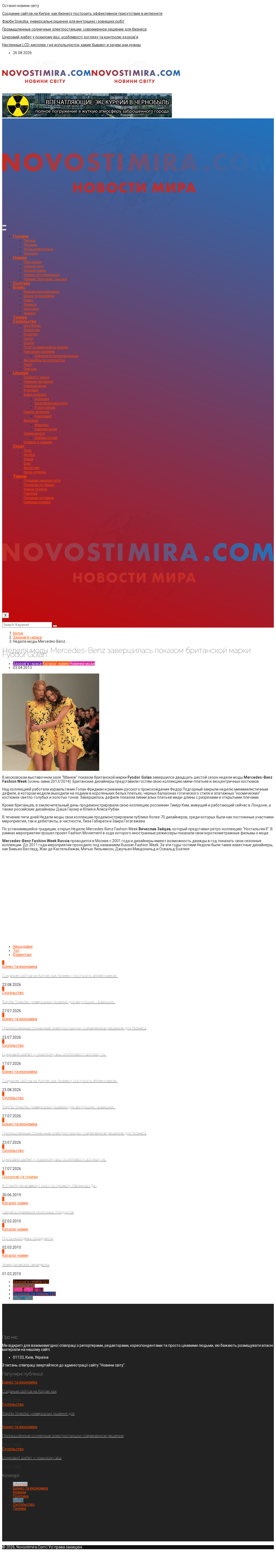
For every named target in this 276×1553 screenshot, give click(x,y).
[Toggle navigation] (4, 225)
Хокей (28, 459)
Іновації (30, 313)
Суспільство (24, 321)
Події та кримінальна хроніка (46, 347)
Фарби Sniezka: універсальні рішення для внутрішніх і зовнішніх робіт (63, 21)
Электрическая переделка (25, 1264)
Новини (20, 257)
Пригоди (30, 369)
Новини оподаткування (42, 275)
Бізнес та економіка (39, 296)
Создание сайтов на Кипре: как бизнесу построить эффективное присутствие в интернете (82, 13)
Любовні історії (45, 438)
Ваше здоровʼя (35, 394)
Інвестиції (31, 309)
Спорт (19, 446)
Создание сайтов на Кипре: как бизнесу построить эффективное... (60, 976)
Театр (28, 364)
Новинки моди (35, 386)
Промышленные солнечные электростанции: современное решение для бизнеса (74, 29)
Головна (21, 236)
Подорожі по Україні (39, 485)
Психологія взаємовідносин (56, 356)
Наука (28, 339)
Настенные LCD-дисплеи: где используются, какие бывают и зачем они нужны (71, 45)
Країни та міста (35, 489)
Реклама (30, 245)
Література (32, 330)
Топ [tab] (16, 950)
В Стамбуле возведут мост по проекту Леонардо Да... (49, 1186)
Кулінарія (31, 390)
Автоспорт (32, 468)
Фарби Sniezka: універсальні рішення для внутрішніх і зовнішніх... (58, 1002)
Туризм (20, 476)
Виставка (31, 420)
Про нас (30, 240)
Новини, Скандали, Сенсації (45, 279)
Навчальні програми (39, 352)
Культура (30, 334)
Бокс (27, 463)
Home (18, 633)
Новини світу (34, 266)
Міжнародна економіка (42, 292)
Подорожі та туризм (39, 498)
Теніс (28, 450)
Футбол (29, 455)
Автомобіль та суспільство (44, 360)
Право (28, 300)
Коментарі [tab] (22, 954)
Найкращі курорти (37, 502)
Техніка (20, 317)
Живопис (41, 425)
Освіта (29, 343)
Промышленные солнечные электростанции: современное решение (63, 1436)
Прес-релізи (33, 262)
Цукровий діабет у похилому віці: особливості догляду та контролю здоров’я (70, 37)
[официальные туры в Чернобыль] (87, 116)
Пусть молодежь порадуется (27, 1238)
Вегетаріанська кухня (51, 403)
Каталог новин (35, 270)
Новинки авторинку (38, 382)
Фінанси (30, 304)
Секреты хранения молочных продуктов (38, 1212)
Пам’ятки (30, 493)
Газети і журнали (36, 412)
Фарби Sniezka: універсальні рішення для (38, 1413)
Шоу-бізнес (32, 326)
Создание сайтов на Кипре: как (29, 1391)
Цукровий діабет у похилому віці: (32, 1458)
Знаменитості (34, 433)
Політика (21, 283)
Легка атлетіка (35, 472)
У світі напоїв (44, 407)
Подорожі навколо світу (42, 480)
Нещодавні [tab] (23, 946)
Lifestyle (20, 373)
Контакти (31, 253)
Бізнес (19, 287)
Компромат (43, 416)
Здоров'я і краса (27, 637)
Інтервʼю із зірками (38, 442)
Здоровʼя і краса (36, 377)
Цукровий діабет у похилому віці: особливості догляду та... (54, 1054)
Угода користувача (38, 249)
